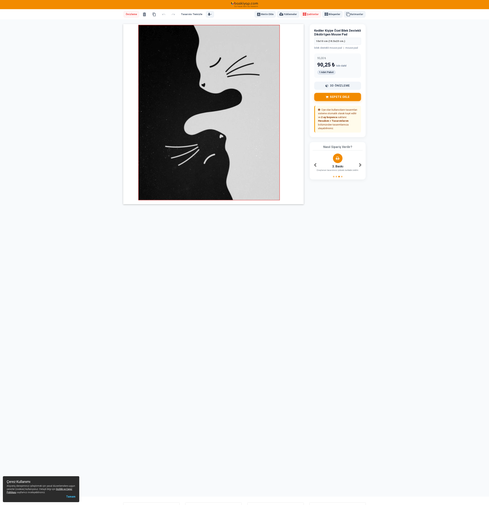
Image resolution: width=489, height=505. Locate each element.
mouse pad (351, 47)
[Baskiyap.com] (244, 4)
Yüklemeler (290, 14)
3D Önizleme (340, 85)
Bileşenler (334, 14)
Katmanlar (356, 14)
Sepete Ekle (340, 97)
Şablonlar (313, 14)
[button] (210, 14)
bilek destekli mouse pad (328, 47)
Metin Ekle (267, 14)
